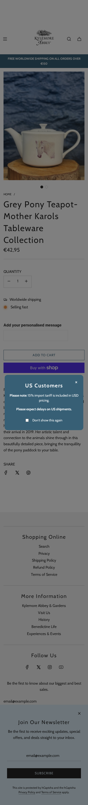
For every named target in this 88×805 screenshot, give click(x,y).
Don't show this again (47, 420)
